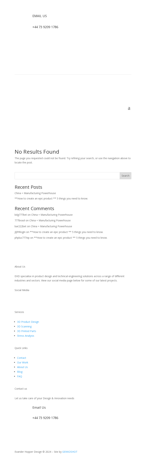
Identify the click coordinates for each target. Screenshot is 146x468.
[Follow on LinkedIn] (128, 56)
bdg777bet (21, 214)
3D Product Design (28, 321)
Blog (19, 371)
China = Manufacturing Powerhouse (35, 193)
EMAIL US (39, 16)
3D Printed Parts (26, 331)
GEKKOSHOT (69, 451)
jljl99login (20, 232)
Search (125, 175)
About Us (22, 367)
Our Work (22, 362)
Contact (21, 357)
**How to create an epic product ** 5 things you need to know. (51, 198)
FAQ (19, 376)
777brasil (20, 220)
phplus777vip (22, 237)
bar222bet (20, 226)
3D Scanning (24, 326)
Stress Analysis (25, 335)
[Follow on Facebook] (121, 56)
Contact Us (118, 119)
